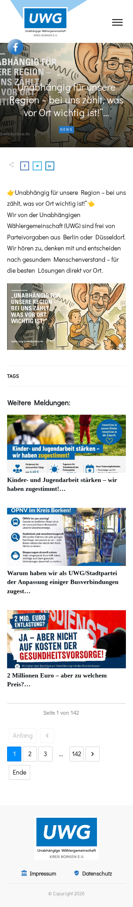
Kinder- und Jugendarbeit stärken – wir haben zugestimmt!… (66, 457)
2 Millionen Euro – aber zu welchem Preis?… (66, 653)
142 (76, 753)
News (66, 129)
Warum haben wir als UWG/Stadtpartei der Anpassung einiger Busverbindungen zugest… (66, 555)
